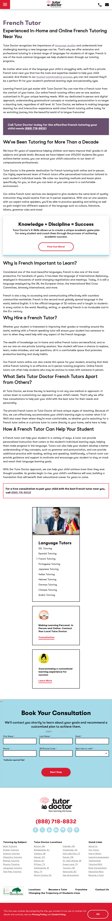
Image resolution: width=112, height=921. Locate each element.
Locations (35, 889)
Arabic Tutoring (46, 595)
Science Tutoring (11, 853)
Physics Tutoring (11, 864)
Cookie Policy (58, 914)
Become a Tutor (96, 875)
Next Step (56, 772)
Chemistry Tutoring (12, 857)
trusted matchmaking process (54, 76)
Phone (7, 748)
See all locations (71, 875)
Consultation (46, 637)
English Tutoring (11, 850)
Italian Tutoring (46, 574)
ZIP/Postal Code (48, 748)
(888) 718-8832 (35, 128)
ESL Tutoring (45, 548)
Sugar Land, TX (70, 864)
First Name (9, 736)
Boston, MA (39, 846)
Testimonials (95, 861)
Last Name (45, 736)
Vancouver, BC (70, 871)
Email (79, 736)
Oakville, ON (69, 846)
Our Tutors (94, 850)
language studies (65, 45)
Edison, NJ (39, 861)
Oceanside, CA (70, 850)
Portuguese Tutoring (49, 564)
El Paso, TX (39, 864)
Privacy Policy (39, 914)
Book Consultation (98, 868)
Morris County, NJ (42, 875)
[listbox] (92, 753)
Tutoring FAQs (95, 864)
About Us (93, 846)
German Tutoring (47, 584)
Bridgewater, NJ (41, 850)
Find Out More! (56, 246)
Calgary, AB (40, 853)
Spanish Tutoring (47, 553)
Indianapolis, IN (41, 868)
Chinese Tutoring (47, 590)
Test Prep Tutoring (12, 871)
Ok (98, 914)
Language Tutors (54, 543)
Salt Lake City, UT (71, 853)
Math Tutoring (10, 846)
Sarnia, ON (68, 857)
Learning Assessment (99, 857)
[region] (56, 912)
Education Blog (96, 871)
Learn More (45, 680)
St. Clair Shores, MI (72, 861)
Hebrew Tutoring (47, 579)
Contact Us (102, 889)
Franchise (81, 889)
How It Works (95, 853)
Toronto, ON (69, 868)
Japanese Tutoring (48, 569)
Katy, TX (38, 871)
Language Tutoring (12, 868)
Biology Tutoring (11, 861)
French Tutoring (47, 558)
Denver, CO (39, 857)
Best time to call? (85, 748)
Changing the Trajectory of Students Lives (54, 893)
